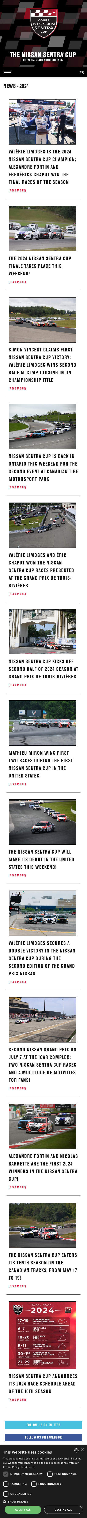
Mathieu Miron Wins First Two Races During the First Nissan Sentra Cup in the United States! (41, 768)
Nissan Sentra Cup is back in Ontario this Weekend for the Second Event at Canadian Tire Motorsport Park (43, 471)
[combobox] (76, 1450)
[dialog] (43, 1481)
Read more (27, 1467)
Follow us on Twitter (43, 1425)
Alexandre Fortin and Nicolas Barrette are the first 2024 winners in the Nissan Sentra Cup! (43, 1171)
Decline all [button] (63, 1509)
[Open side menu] (8, 72)
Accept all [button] (23, 1509)
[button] (43, 1501)
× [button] (82, 1450)
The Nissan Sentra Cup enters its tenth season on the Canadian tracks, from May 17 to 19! (43, 1270)
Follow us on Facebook (43, 1437)
